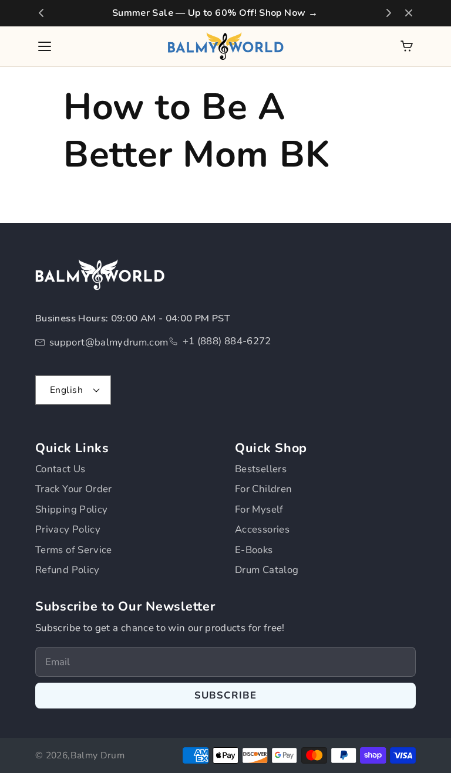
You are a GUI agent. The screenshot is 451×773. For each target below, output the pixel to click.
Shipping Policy (71, 509)
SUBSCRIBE (225, 695)
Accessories (262, 529)
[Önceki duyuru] (41, 13)
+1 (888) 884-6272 (227, 341)
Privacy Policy (67, 529)
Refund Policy (67, 570)
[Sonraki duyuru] (389, 13)
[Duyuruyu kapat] (409, 13)
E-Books (254, 550)
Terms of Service (73, 550)
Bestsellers (261, 469)
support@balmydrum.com (109, 342)
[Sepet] (407, 46)
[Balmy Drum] (225, 46)
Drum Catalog (266, 570)
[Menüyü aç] (44, 46)
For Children (263, 489)
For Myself (259, 509)
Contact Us (60, 469)
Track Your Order (73, 489)
